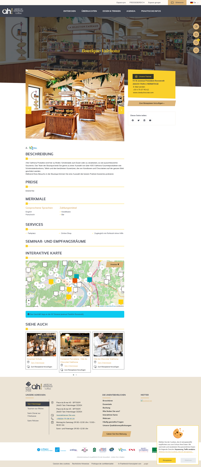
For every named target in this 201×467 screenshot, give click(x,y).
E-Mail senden (139, 87)
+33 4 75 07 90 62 (141, 90)
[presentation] (28, 110)
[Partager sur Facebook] (132, 120)
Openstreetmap (111, 306)
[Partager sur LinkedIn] (144, 120)
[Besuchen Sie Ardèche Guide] (73, 451)
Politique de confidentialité (102, 464)
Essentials (107, 404)
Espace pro (121, 2)
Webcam (106, 418)
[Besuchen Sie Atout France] (103, 450)
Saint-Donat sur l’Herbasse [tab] (33, 414)
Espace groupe (154, 2)
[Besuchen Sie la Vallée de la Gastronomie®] (143, 453)
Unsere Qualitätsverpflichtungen (117, 425)
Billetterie (180, 2)
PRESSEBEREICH (136, 2)
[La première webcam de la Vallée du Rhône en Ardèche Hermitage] (196, 26)
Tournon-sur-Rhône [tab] (35, 409)
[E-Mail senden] (150, 120)
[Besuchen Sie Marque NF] (111, 451)
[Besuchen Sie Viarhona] (123, 451)
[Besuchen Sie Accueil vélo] (94, 451)
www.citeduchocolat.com (143, 93)
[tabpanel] (75, 416)
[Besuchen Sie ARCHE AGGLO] (84, 452)
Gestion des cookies (61, 464)
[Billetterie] (196, 34)
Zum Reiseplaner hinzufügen (151, 103)
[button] (66, 133)
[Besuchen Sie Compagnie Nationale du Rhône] (132, 450)
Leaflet (101, 306)
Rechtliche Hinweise (80, 464)
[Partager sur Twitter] (138, 120)
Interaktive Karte (110, 415)
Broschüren (108, 401)
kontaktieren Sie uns (66, 415)
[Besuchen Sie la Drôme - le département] (60, 451)
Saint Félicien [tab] (33, 421)
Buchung (106, 408)
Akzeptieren (167, 460)
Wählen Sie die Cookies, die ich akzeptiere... (176, 452)
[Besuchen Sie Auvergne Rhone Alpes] (45, 451)
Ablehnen (188, 460)
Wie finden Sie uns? (111, 411)
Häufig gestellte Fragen (113, 422)
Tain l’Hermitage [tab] (34, 404)
